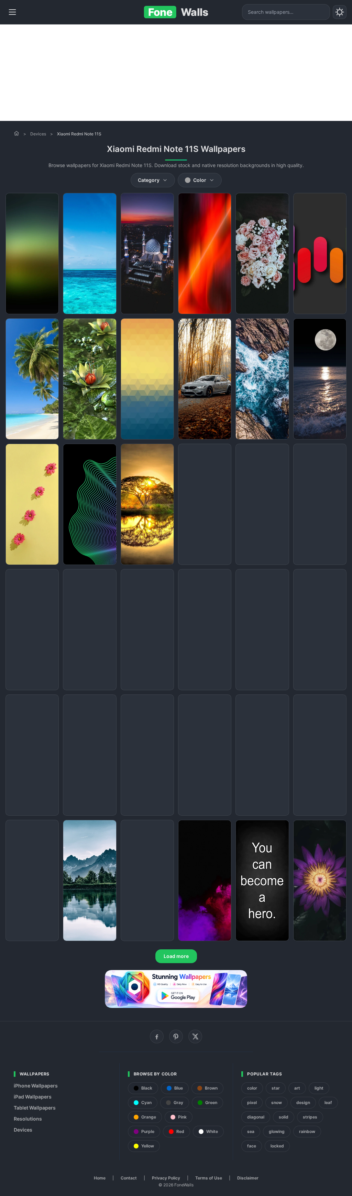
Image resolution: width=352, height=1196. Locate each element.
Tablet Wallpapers (35, 1108)
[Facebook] (157, 1036)
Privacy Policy (166, 1177)
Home (100, 1177)
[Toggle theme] (339, 12)
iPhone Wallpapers (36, 1086)
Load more (176, 956)
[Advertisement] (176, 72)
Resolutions (28, 1119)
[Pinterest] (176, 1036)
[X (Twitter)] (195, 1036)
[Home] (16, 133)
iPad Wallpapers (33, 1097)
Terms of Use (208, 1177)
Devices (38, 133)
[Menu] (12, 12)
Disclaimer (247, 1177)
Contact (129, 1177)
